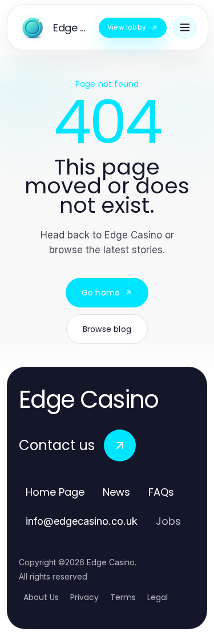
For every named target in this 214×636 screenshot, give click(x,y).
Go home (101, 292)
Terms (123, 597)
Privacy (84, 597)
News (116, 492)
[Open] (184, 27)
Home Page (55, 492)
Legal (157, 597)
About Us (41, 597)
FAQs (161, 492)
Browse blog (107, 329)
